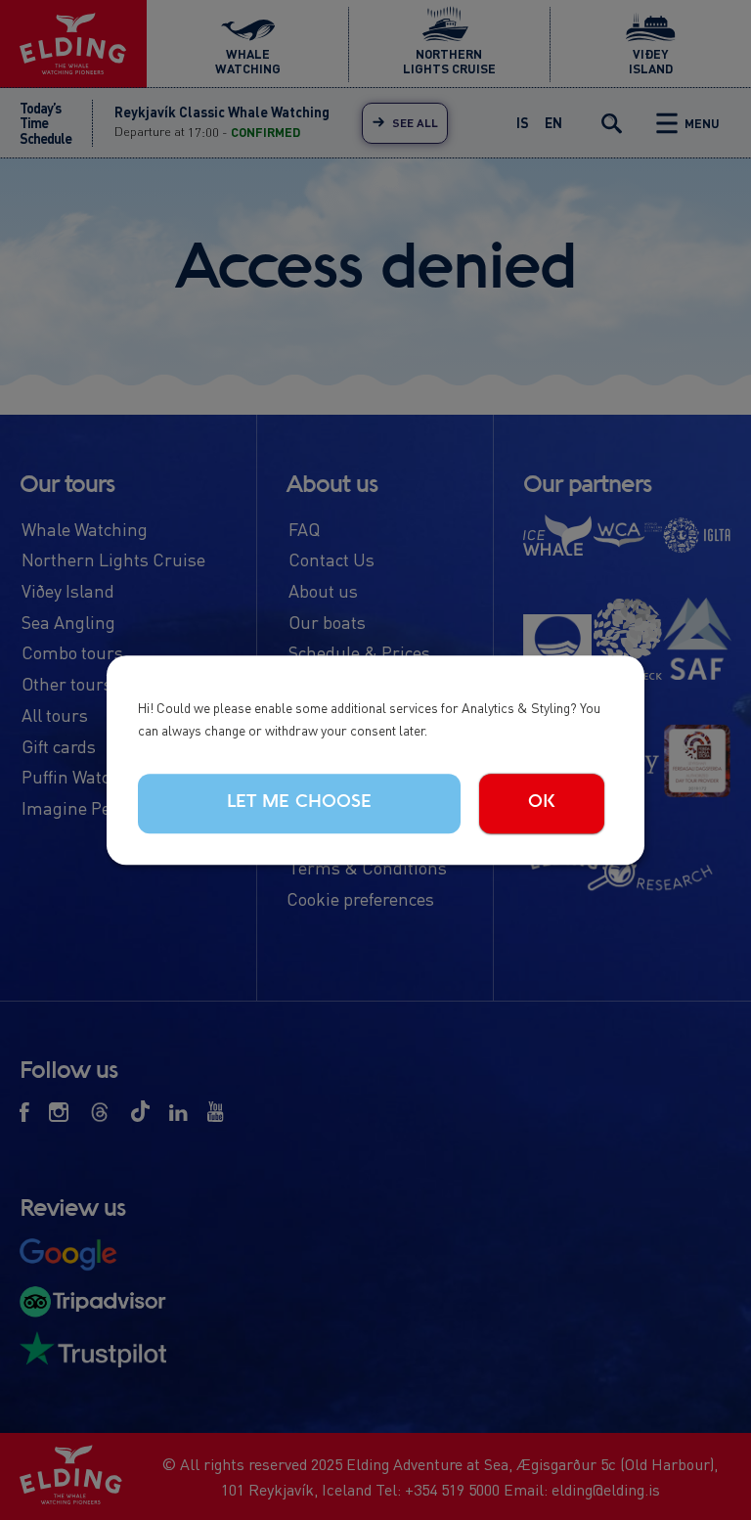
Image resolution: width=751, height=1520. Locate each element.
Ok (541, 802)
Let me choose (299, 802)
